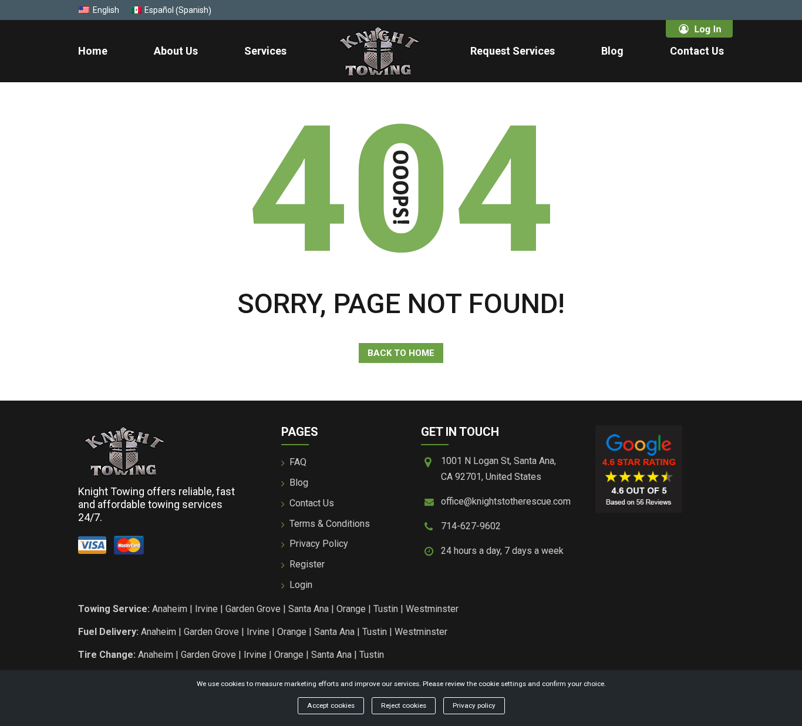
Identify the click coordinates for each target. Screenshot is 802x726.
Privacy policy (474, 705)
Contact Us (697, 51)
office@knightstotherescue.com (506, 501)
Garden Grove (253, 608)
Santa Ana (308, 608)
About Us (176, 51)
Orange (351, 608)
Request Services (512, 51)
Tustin (385, 608)
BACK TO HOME (401, 353)
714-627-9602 (471, 526)
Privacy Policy (318, 543)
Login (300, 584)
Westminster (432, 608)
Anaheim (169, 608)
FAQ (297, 462)
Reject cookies (403, 705)
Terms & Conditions (329, 523)
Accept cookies (331, 705)
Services (265, 51)
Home (92, 51)
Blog (612, 51)
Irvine (206, 608)
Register (307, 564)
